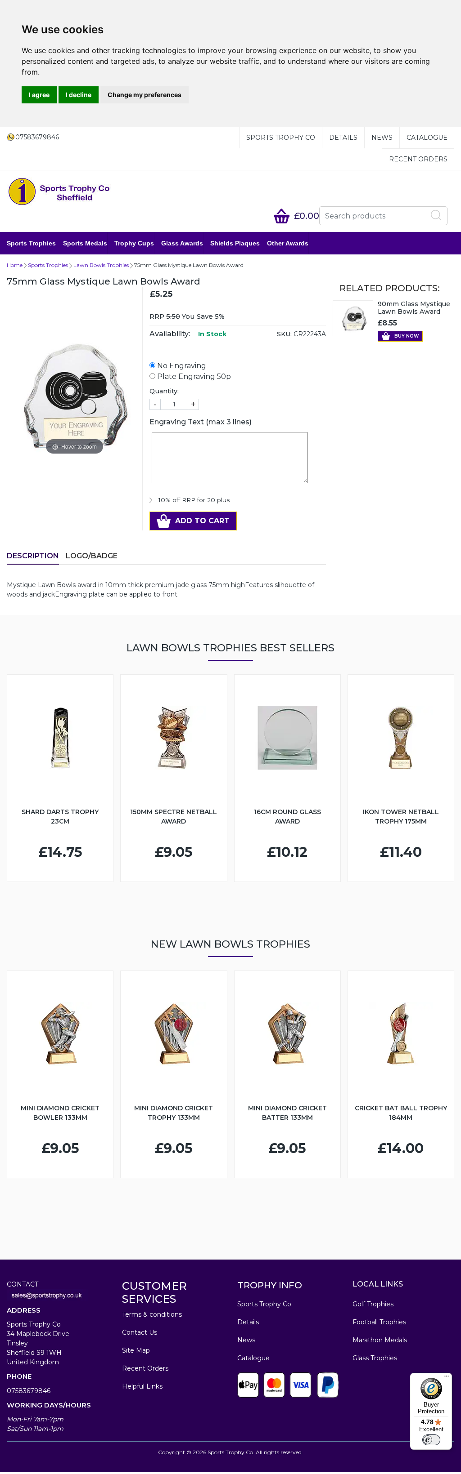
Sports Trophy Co (280, 138)
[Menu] (446, 1378)
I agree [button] (39, 94)
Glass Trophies (375, 1358)
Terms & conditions (152, 1314)
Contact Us (139, 1332)
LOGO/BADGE (92, 556)
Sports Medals (85, 243)
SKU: (284, 334)
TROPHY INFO (269, 1285)
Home (15, 265)
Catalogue (427, 138)
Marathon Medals (380, 1340)
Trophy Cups (134, 243)
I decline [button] (78, 94)
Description (33, 556)
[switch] (431, 1439)
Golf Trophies (373, 1304)
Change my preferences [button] (144, 94)
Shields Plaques (235, 243)
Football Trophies (379, 1322)
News (382, 138)
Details (343, 138)
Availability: (169, 334)
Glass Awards (182, 243)
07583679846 (28, 1391)
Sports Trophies (31, 243)
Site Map (136, 1350)
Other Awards (287, 243)
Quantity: (164, 391)
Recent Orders (418, 159)
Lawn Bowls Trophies (101, 265)
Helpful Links (142, 1386)
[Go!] (436, 215)
